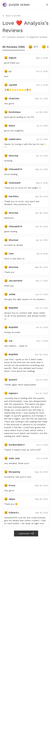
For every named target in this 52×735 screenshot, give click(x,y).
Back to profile (13, 15)
